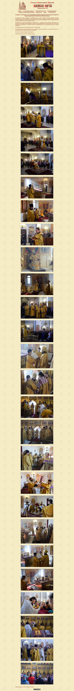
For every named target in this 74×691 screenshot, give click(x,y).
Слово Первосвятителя (40, 11)
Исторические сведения (28, 11)
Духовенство (39, 12)
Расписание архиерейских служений (26, 12)
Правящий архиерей (51, 11)
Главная (19, 11)
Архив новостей (51, 12)
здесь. (33, 33)
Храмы (45, 12)
